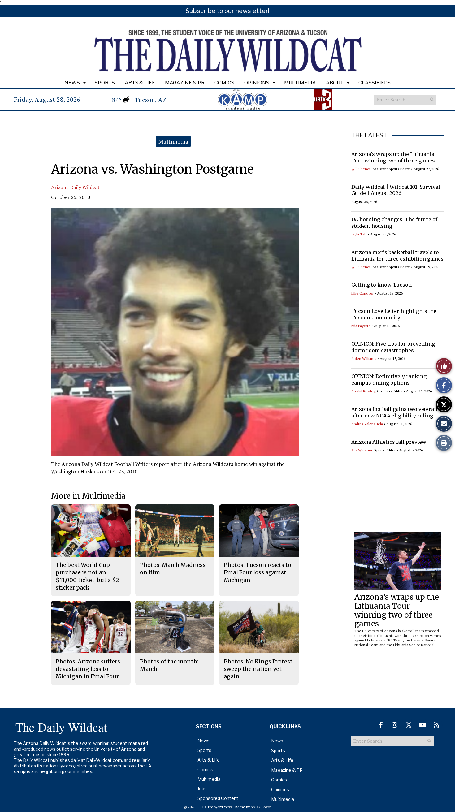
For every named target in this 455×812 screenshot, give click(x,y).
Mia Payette (360, 325)
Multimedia (300, 83)
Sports (105, 83)
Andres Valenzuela (367, 423)
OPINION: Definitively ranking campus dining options (389, 379)
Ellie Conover (362, 293)
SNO (254, 807)
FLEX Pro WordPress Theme (222, 807)
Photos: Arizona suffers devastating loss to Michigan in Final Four (88, 669)
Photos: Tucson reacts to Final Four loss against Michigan (257, 572)
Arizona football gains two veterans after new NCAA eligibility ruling (395, 412)
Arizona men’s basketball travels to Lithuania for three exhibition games (397, 255)
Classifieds (374, 83)
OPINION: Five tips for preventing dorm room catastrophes (393, 347)
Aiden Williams (363, 358)
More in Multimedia (88, 496)
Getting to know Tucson (381, 285)
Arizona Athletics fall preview (388, 442)
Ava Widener (361, 450)
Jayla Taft (359, 234)
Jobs (202, 788)
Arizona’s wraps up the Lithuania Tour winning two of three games (393, 157)
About (335, 83)
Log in (266, 807)
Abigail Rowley (363, 391)
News (72, 83)
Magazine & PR (185, 83)
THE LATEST (369, 135)
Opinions (256, 83)
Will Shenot (360, 168)
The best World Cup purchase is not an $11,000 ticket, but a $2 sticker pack (87, 576)
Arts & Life (140, 83)
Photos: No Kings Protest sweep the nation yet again (258, 669)
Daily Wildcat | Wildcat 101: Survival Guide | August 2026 (395, 190)
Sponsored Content (217, 798)
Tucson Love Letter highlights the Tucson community (393, 314)
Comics (224, 83)
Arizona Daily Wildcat (75, 187)
